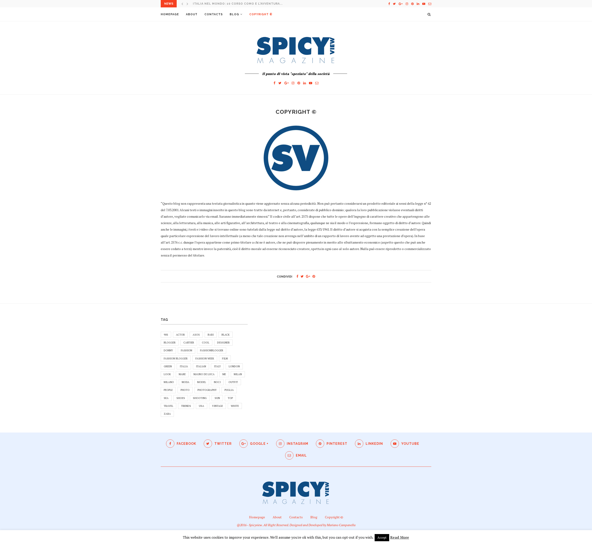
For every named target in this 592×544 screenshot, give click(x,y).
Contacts (213, 14)
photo (185, 390)
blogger (170, 342)
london (234, 366)
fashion (186, 350)
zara (167, 413)
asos (196, 334)
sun (217, 398)
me (224, 374)
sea (166, 398)
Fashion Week (204, 358)
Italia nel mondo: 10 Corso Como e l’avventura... (238, 3)
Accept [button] (381, 537)
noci (217, 382)
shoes (180, 398)
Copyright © (260, 14)
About (191, 14)
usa (201, 406)
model (201, 382)
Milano (169, 382)
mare (182, 374)
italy (217, 366)
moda (185, 382)
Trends (186, 406)
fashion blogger (176, 358)
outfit (233, 382)
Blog (234, 14)
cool (205, 342)
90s (166, 334)
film (225, 358)
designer (223, 342)
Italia (184, 366)
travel (168, 406)
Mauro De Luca (204, 374)
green (168, 366)
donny (168, 350)
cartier (188, 342)
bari (211, 334)
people (168, 390)
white (235, 406)
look (167, 374)
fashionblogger (211, 350)
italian (201, 366)
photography (207, 390)
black (226, 334)
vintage (217, 406)
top (230, 398)
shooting (200, 398)
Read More (399, 537)
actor (180, 334)
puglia (229, 390)
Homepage (170, 14)
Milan (238, 374)
